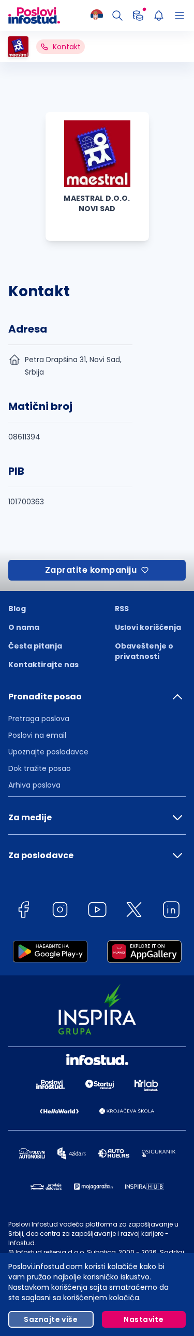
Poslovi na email (37, 735)
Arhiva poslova (34, 785)
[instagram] (60, 911)
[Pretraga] (117, 15)
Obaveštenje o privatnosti (144, 651)
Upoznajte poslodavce (48, 752)
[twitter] (134, 911)
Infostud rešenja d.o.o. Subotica (66, 1252)
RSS (122, 608)
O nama (23, 627)
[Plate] (138, 15)
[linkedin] (171, 911)
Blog (17, 608)
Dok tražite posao (39, 768)
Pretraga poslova (38, 718)
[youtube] (97, 911)
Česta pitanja (35, 646)
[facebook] (23, 911)
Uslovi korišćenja (148, 627)
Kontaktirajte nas (43, 664)
